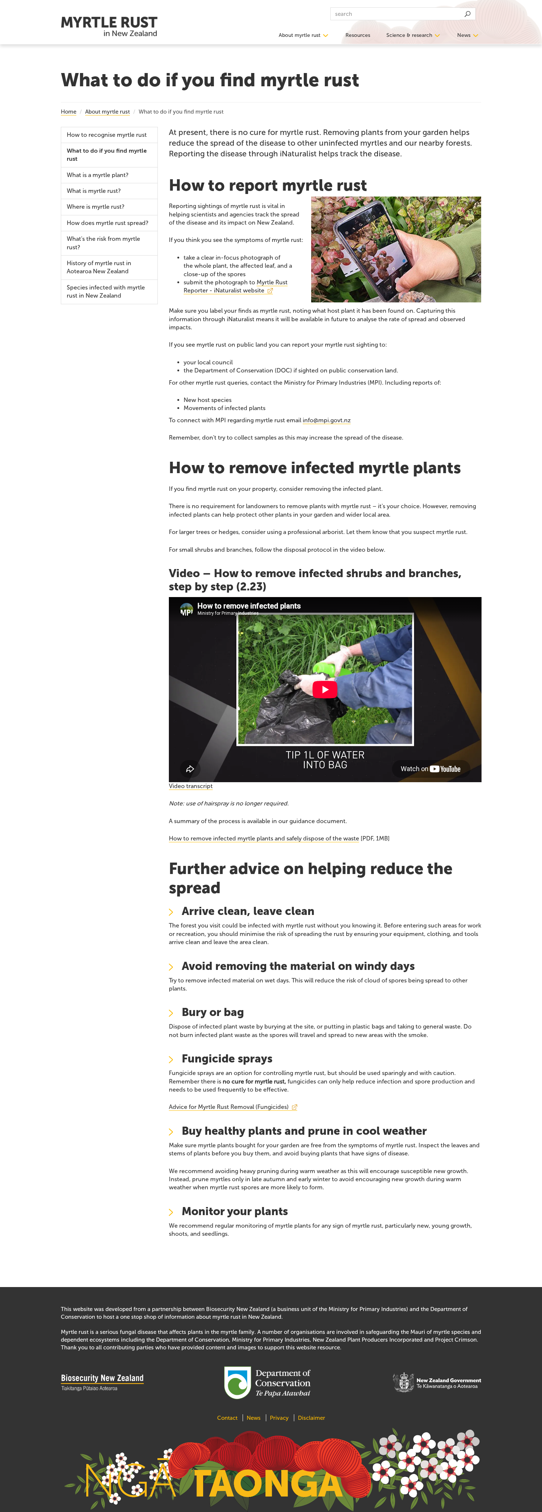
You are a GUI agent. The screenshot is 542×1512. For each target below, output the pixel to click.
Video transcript (191, 786)
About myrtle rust (299, 35)
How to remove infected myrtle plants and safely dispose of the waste (264, 838)
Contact (228, 1418)
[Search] (467, 14)
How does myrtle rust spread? (108, 222)
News (463, 35)
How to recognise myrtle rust (107, 134)
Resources (357, 35)
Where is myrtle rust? (96, 206)
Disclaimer (311, 1418)
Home (68, 111)
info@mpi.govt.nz (327, 420)
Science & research (409, 35)
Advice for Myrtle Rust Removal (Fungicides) (229, 1106)
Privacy (279, 1418)
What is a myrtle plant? (98, 174)
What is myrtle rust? (94, 190)
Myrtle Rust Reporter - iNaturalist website (236, 286)
